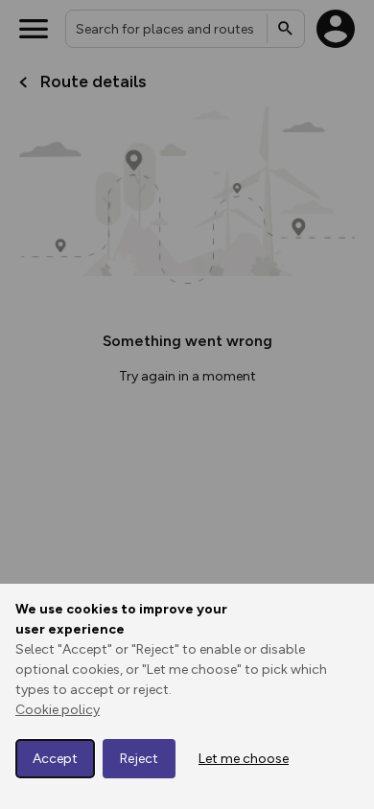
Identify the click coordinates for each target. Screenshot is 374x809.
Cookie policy (57, 710)
